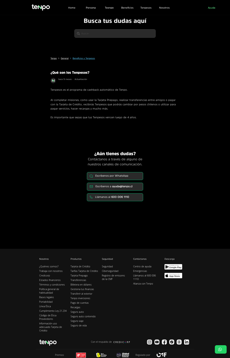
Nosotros (164, 7)
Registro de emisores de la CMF (113, 277)
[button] (90, 7)
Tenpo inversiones (80, 298)
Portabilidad (46, 301)
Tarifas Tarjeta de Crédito (84, 271)
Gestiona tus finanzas (82, 289)
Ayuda (211, 7)
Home (71, 7)
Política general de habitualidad (49, 291)
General (65, 58)
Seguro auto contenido (83, 316)
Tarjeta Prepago (79, 275)
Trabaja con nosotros (51, 271)
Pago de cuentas (80, 302)
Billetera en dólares (81, 284)
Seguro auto (77, 311)
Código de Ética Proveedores (47, 317)
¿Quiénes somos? (48, 266)
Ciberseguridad (110, 271)
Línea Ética (45, 306)
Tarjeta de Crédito (80, 266)
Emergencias (140, 271)
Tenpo (54, 58)
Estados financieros (50, 280)
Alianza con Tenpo (143, 283)
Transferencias (78, 280)
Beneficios (127, 7)
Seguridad (107, 266)
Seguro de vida (79, 325)
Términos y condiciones (52, 284)
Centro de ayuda (142, 266)
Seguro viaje (77, 321)
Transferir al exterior (81, 293)
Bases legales (46, 297)
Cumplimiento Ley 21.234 (53, 310)
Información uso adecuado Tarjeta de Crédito (50, 327)
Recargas (75, 307)
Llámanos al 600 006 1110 (144, 277)
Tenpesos (146, 7)
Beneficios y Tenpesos (84, 58)
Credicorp (44, 275)
